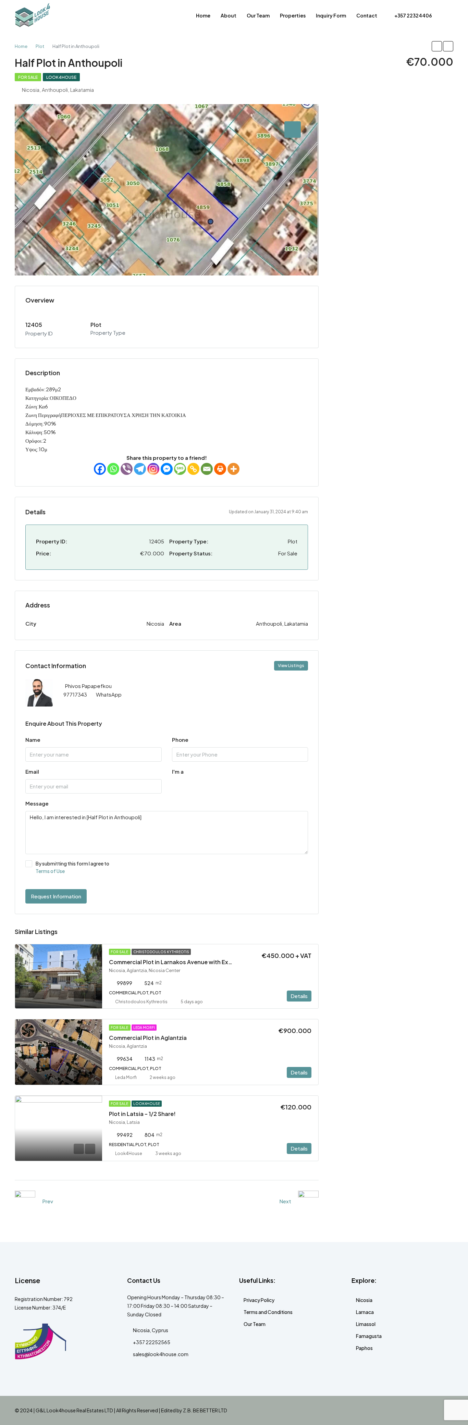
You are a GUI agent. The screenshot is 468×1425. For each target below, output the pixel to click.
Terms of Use (50, 871)
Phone (180, 739)
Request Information (56, 896)
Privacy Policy (259, 1300)
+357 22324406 (413, 15)
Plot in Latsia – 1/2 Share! (142, 1113)
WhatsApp (109, 694)
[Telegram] (140, 469)
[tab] (292, 129)
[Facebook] (100, 469)
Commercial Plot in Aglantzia (148, 1037)
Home (203, 15)
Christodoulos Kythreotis (161, 952)
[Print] (220, 469)
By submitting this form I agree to (72, 867)
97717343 (75, 694)
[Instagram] (153, 469)
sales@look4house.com (160, 1354)
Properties (293, 15)
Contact (366, 15)
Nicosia (364, 1300)
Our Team (258, 15)
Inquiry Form (331, 15)
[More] (233, 469)
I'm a (178, 771)
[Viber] (127, 469)
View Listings (291, 665)
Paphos (364, 1348)
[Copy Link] (193, 469)
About (228, 15)
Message (37, 803)
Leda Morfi (144, 1027)
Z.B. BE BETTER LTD (205, 1410)
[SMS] (180, 469)
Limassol (365, 1324)
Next (285, 1201)
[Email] (207, 469)
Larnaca (365, 1312)
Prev (47, 1201)
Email (32, 771)
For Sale (28, 77)
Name (32, 739)
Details (299, 996)
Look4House (61, 77)
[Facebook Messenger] (167, 469)
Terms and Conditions (268, 1312)
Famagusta (369, 1336)
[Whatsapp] (113, 469)
